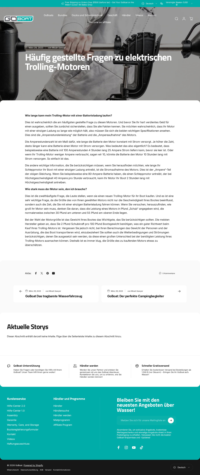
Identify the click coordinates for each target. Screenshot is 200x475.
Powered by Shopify (33, 465)
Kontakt (11, 434)
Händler (57, 405)
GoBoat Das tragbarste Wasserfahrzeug (53, 296)
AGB (41, 470)
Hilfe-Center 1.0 (16, 410)
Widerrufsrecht (13, 470)
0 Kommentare (169, 273)
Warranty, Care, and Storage (23, 424)
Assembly (12, 415)
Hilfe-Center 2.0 (16, 405)
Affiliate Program (62, 424)
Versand (48, 470)
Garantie (11, 420)
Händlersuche (61, 410)
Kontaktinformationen (61, 470)
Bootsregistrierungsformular (22, 429)
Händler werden (62, 415)
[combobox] (150, 3)
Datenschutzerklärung (29, 470)
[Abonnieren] (171, 420)
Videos (11, 439)
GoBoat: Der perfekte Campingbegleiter (135, 296)
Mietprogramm (61, 420)
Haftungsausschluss (18, 443)
